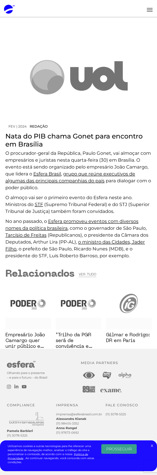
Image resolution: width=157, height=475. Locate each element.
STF (39, 204)
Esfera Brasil (47, 174)
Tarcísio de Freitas (26, 235)
